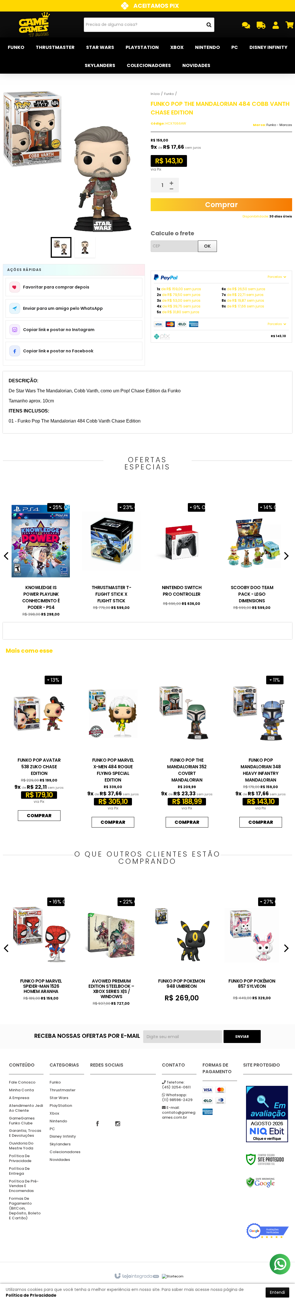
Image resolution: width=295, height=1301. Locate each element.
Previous (6, 558)
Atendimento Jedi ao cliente (26, 1108)
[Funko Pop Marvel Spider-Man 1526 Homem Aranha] (41, 947)
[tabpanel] (41, 558)
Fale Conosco (22, 1082)
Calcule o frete (172, 233)
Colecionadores (65, 1152)
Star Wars (59, 1098)
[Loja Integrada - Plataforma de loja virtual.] (136, 1276)
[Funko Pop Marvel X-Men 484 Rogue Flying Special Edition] (113, 750)
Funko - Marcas (279, 125)
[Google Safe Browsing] (267, 1182)
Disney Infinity (63, 1136)
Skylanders (60, 1144)
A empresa (19, 1098)
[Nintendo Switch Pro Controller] (181, 552)
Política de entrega (19, 1171)
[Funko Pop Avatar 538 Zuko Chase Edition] (39, 747)
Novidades (60, 1159)
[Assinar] (242, 1036)
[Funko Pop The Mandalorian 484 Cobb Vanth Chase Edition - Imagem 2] (85, 247)
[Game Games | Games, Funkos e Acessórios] (34, 24)
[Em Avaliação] (267, 1114)
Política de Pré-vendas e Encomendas (24, 1186)
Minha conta (21, 1090)
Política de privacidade (20, 1159)
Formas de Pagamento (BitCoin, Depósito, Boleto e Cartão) (25, 1208)
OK (207, 246)
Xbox (54, 1113)
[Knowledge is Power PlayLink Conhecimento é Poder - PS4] (41, 558)
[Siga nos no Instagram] (117, 1123)
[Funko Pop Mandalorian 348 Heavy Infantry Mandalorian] (260, 750)
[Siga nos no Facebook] (97, 1123)
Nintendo (58, 1121)
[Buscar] (209, 24)
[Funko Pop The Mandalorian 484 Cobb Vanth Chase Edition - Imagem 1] (61, 247)
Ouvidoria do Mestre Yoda (21, 1146)
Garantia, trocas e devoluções (25, 1133)
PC (52, 1129)
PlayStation (61, 1105)
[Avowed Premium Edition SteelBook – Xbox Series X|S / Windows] (111, 949)
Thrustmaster (62, 1090)
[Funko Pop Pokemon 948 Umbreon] (181, 947)
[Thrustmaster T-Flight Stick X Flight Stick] (111, 554)
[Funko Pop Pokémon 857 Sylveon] (252, 947)
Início (155, 93)
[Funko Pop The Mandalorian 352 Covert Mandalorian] (186, 750)
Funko (169, 93)
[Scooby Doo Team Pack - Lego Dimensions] (252, 554)
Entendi (277, 1292)
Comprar (221, 204)
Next (286, 558)
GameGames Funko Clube (22, 1121)
